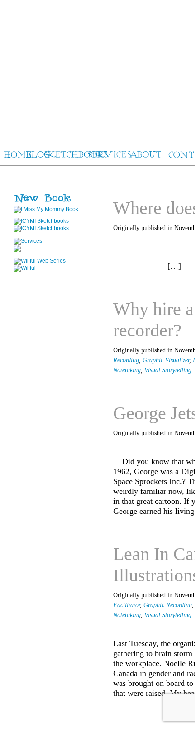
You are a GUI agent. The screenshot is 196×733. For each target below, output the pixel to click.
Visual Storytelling (167, 370)
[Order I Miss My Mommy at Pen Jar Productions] (57, 203)
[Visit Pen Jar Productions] (41, 221)
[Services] (28, 241)
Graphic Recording (167, 605)
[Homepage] (97, 68)
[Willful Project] (40, 261)
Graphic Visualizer (166, 360)
